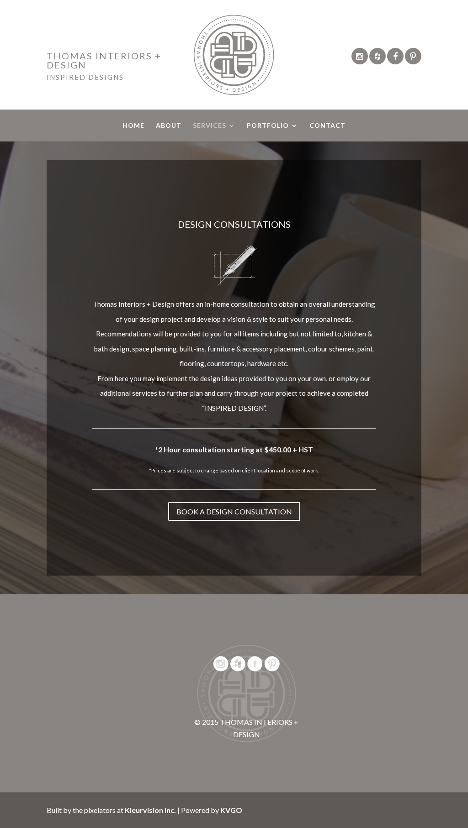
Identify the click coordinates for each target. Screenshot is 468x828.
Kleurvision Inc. (150, 810)
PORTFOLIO (268, 125)
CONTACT (327, 125)
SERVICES (209, 125)
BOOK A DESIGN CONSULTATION (234, 511)
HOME (133, 125)
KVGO (231, 810)
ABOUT (168, 125)
